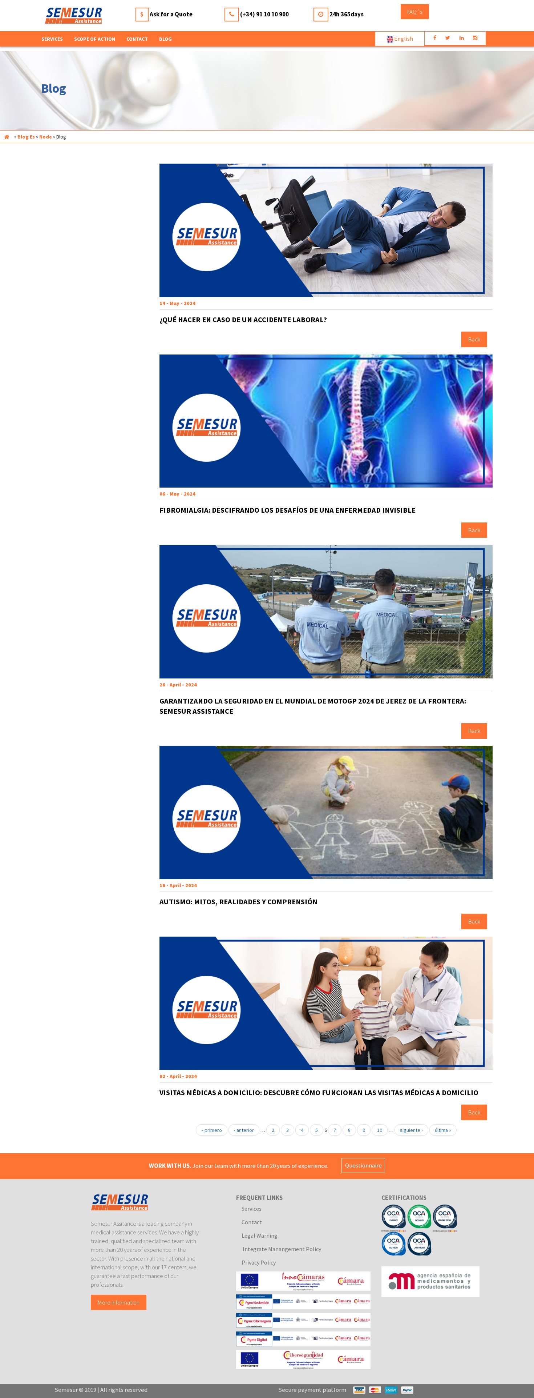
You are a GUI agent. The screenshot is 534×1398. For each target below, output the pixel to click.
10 (379, 1130)
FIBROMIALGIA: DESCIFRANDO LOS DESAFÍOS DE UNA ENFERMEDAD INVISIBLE (287, 510)
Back (474, 340)
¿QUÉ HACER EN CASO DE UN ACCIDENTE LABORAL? (243, 319)
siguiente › (411, 1130)
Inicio (6, 136)
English (403, 38)
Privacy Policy (259, 1262)
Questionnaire (363, 1166)
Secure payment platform (312, 1390)
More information (118, 1302)
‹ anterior (244, 1130)
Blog (165, 39)
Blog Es (26, 136)
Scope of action (94, 39)
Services (252, 1208)
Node (45, 136)
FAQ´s (414, 12)
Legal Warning (260, 1235)
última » (443, 1130)
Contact (137, 39)
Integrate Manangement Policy (281, 1249)
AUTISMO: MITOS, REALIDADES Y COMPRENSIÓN (238, 901)
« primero (211, 1130)
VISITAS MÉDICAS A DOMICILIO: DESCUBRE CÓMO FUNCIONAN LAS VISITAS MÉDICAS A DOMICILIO (318, 1092)
